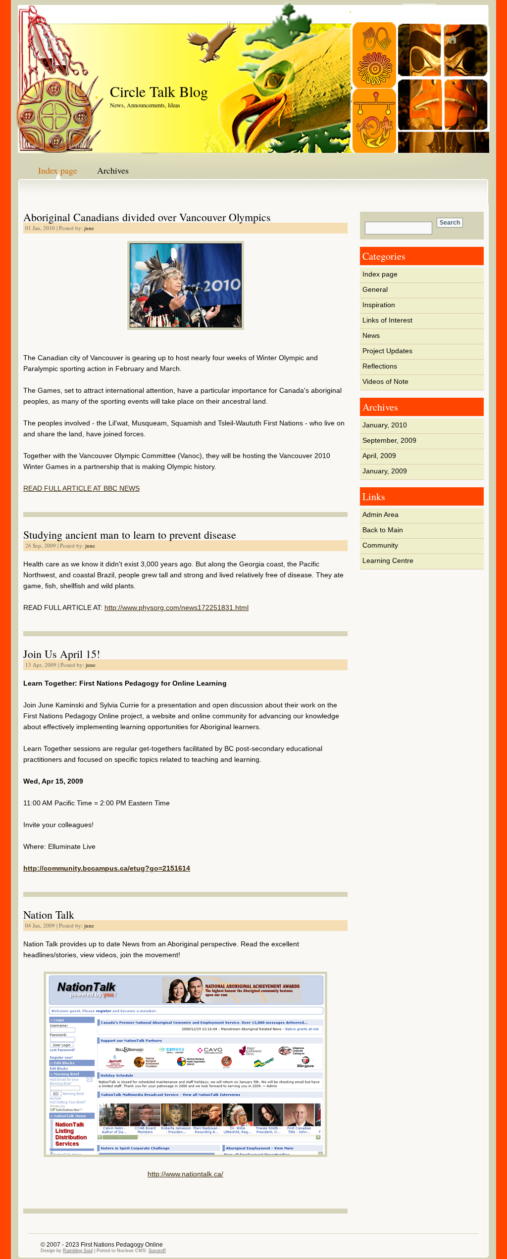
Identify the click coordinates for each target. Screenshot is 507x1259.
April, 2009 (379, 456)
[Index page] (466, 39)
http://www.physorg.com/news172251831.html (176, 607)
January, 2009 (384, 471)
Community (380, 545)
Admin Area (380, 514)
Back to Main (382, 530)
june (89, 228)
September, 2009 (389, 440)
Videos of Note (385, 381)
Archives (113, 170)
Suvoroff (157, 1250)
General (375, 289)
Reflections (379, 366)
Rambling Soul (78, 1250)
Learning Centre (387, 560)
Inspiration (378, 305)
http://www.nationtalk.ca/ (185, 1174)
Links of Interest (387, 320)
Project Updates (387, 351)
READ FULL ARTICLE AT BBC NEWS (81, 488)
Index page (57, 170)
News (371, 335)
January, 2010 (384, 425)
